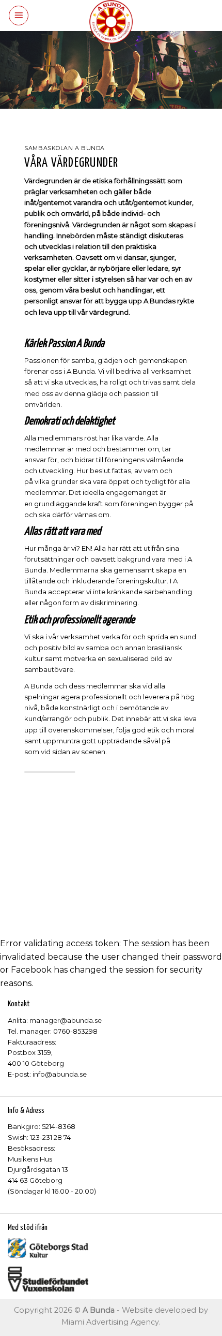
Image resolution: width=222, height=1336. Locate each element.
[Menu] (18, 15)
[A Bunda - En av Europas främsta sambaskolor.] (111, 21)
